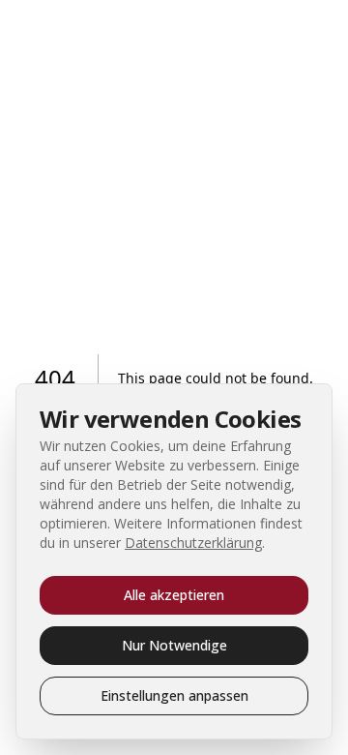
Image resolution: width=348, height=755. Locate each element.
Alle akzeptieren (174, 595)
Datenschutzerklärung (193, 542)
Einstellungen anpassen (174, 695)
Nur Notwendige (174, 645)
